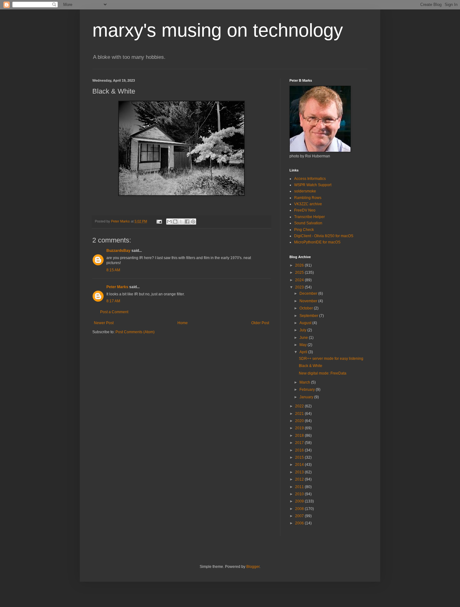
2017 (300, 443)
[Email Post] (159, 221)
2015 (300, 457)
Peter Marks (117, 287)
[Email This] (169, 221)
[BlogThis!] (175, 221)
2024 (300, 280)
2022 (300, 406)
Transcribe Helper (309, 217)
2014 (300, 464)
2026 (300, 265)
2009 (300, 501)
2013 (300, 472)
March (305, 382)
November (308, 301)
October (306, 308)
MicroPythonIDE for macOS (317, 242)
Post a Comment (114, 312)
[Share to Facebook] (187, 221)
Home (182, 323)
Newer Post (104, 323)
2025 (300, 272)
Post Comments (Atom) (135, 332)
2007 (300, 516)
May (303, 345)
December (308, 293)
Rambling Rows (307, 198)
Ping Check (304, 229)
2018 (300, 435)
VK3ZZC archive (308, 204)
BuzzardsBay (118, 250)
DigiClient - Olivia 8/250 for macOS (323, 236)
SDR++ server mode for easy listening (331, 358)
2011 (300, 487)
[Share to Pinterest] (193, 221)
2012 (300, 479)
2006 (300, 523)
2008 (300, 509)
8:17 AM (113, 301)
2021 (300, 413)
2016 (300, 450)
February (307, 389)
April (303, 352)
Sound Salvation (308, 223)
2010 (300, 494)
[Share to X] (181, 221)
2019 (300, 428)
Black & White (310, 366)
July (303, 330)
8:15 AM (113, 270)
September (309, 316)
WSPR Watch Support (312, 185)
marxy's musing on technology (217, 30)
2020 (300, 421)
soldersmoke (305, 191)
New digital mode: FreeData (322, 373)
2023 (300, 287)
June (304, 337)
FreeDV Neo (304, 210)
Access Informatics (310, 178)
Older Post (260, 323)
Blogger (252, 566)
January (306, 397)
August (305, 323)
